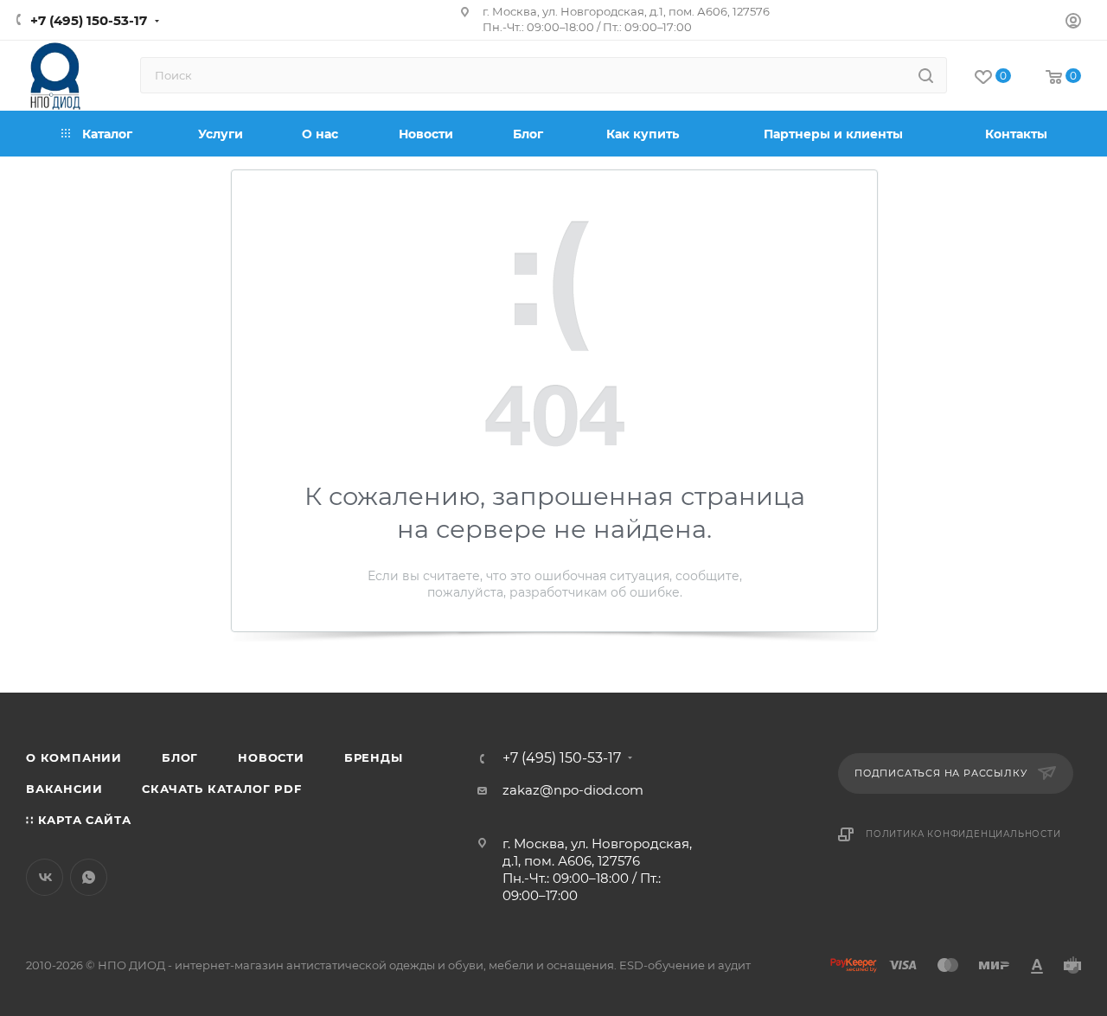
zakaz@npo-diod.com (572, 790)
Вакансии (64, 789)
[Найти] (926, 75)
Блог (180, 757)
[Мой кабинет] (1073, 23)
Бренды (373, 757)
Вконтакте (44, 877)
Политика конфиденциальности (963, 834)
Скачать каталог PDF (221, 789)
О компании (74, 757)
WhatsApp (88, 877)
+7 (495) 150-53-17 (88, 20)
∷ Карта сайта (78, 820)
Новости (271, 757)
